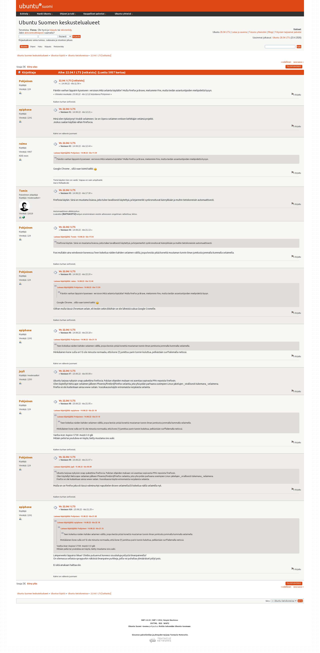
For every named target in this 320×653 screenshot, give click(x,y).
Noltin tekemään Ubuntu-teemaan (174, 626)
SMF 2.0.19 (145, 620)
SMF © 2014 (157, 620)
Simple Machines (170, 620)
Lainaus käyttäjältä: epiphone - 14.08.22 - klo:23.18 (75, 411)
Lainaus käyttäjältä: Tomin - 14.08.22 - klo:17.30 (74, 237)
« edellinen (286, 62)
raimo (23, 143)
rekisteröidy (66, 30)
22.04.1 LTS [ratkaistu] (71, 80)
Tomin (23, 190)
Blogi (270, 32)
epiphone (25, 109)
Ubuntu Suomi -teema (138, 626)
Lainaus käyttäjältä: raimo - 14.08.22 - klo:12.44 (73, 281)
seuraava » (298, 62)
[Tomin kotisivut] (23, 218)
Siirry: (268, 601)
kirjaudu (53, 30)
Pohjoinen (25, 81)
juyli (22, 371)
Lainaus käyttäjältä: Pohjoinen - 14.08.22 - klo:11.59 (75, 153)
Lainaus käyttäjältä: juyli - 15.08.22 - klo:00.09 (73, 467)
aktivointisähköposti (34, 33)
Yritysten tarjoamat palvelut (288, 32)
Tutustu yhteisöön (257, 32)
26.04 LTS (225, 32)
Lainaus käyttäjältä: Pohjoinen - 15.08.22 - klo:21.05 (75, 516)
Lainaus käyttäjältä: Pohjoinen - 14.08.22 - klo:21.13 (75, 340)
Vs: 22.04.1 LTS (67, 109)
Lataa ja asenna (239, 32)
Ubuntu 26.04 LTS (281, 38)
